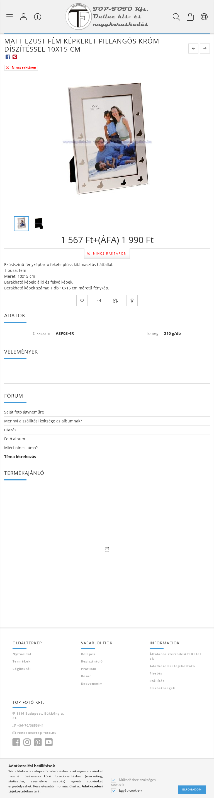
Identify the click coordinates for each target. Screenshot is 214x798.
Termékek (22, 661)
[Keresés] (176, 17)
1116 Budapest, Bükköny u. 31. (38, 715)
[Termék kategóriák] (9, 17)
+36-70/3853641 (30, 725)
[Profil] (23, 17)
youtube (48, 742)
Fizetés (156, 673)
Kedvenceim (92, 683)
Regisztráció (92, 661)
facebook (16, 742)
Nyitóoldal (22, 654)
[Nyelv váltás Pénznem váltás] (204, 17)
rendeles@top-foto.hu (37, 733)
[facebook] (7, 56)
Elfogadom (192, 789)
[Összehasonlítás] (115, 300)
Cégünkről (22, 669)
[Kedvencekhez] (81, 300)
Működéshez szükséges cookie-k (133, 782)
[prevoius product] (193, 48)
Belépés (88, 654)
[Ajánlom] (98, 300)
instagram (27, 742)
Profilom (88, 669)
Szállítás (157, 681)
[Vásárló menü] (37, 17)
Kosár (86, 676)
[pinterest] (14, 56)
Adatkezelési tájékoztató (172, 666)
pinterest (38, 742)
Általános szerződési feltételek (175, 656)
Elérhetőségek (162, 688)
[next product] (205, 48)
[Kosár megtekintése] (190, 17)
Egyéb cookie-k (130, 790)
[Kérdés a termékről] (132, 300)
